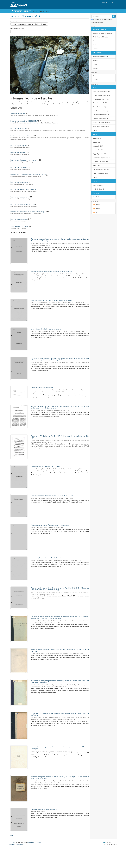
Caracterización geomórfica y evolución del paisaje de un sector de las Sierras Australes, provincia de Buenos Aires (60, 407)
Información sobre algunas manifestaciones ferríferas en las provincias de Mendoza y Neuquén (60, 748)
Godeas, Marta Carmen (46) (101, 115)
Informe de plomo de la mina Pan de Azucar (46, 558)
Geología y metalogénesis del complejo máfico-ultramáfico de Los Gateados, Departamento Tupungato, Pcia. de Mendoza (60, 617)
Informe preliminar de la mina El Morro (44, 809)
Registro (95, 80)
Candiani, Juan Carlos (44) (101, 118)
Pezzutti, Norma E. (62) (100, 103)
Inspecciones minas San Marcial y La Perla (45, 466)
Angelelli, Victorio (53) (99, 107)
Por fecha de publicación (19, 24)
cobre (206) (96, 165)
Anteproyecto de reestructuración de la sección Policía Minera (52, 495)
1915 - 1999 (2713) (98, 189)
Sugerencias (19, 844)
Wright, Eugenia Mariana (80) (101, 95)
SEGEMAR (12, 842)
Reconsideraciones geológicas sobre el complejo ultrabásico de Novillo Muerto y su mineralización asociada (60, 681)
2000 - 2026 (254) (98, 185)
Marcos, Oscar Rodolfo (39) (101, 122)
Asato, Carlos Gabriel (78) (101, 99)
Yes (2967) (96, 197)
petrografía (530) (98, 146)
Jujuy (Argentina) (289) (100, 154)
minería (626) (97, 142)
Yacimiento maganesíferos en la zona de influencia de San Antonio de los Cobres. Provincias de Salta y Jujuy (60, 240)
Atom (97, 212)
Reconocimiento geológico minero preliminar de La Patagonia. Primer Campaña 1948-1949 (60, 650)
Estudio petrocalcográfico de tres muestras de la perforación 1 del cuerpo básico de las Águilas (60, 714)
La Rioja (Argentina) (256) (100, 161)
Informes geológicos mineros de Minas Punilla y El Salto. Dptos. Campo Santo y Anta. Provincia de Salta (60, 777)
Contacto (11, 844)
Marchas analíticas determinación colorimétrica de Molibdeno (52, 300)
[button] (105, 2)
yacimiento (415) (98, 150)
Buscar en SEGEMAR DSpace (102, 20)
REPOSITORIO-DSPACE (35, 842)
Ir (46, 32)
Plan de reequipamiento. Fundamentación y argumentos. (50, 525)
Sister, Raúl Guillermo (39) (101, 126)
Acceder (95, 76)
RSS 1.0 (98, 204)
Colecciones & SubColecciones (102, 33)
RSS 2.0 (98, 208)
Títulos (37, 24)
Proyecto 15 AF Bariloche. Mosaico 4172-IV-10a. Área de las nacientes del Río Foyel (60, 437)
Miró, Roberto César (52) (100, 111)
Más (11, 835)
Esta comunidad (98, 22)
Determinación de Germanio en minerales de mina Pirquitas (51, 271)
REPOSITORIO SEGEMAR (22, 11)
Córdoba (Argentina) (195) (101, 169)
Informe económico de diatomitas (42, 387)
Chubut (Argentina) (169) (100, 173)
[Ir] (114, 16)
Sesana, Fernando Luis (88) (101, 91)
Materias (43, 24)
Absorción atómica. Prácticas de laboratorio (46, 329)
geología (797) (97, 138)
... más (95, 130)
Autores (30, 24)
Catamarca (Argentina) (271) (101, 158)
